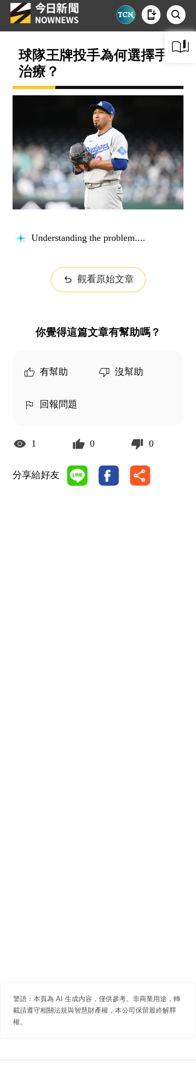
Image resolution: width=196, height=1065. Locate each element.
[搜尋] (176, 14)
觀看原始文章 (105, 279)
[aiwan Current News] (126, 14)
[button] (151, 14)
